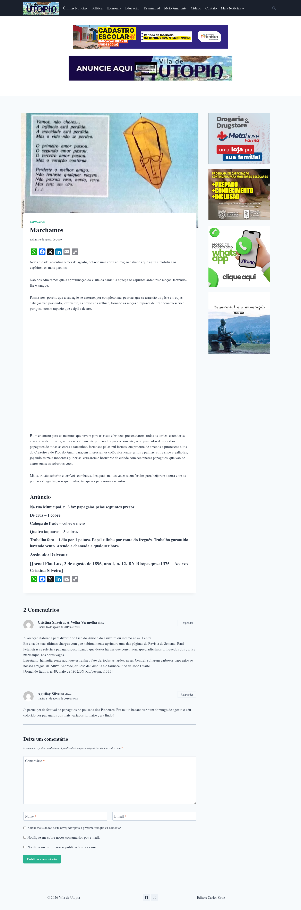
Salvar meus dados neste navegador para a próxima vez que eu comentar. (74, 828)
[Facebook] (146, 897)
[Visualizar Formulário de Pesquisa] (274, 8)
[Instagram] (154, 897)
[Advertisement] (110, 346)
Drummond (152, 8)
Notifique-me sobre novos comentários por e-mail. (63, 837)
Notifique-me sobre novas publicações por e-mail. (63, 847)
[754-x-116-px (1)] (150, 47)
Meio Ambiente (175, 8)
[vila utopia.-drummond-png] (239, 323)
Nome (30, 816)
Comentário (35, 761)
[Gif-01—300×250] (239, 138)
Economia (114, 8)
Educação (132, 8)
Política (97, 8)
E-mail (120, 816)
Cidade (196, 8)
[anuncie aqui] (150, 79)
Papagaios (37, 221)
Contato (211, 8)
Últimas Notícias (75, 8)
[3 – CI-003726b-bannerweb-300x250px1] (239, 194)
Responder (187, 623)
